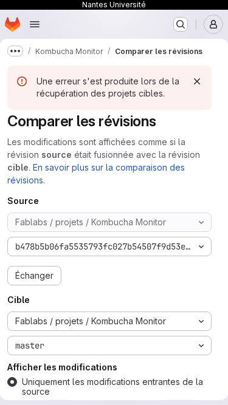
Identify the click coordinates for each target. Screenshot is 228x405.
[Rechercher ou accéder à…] (180, 24)
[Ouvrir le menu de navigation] (34, 24)
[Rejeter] (197, 81)
